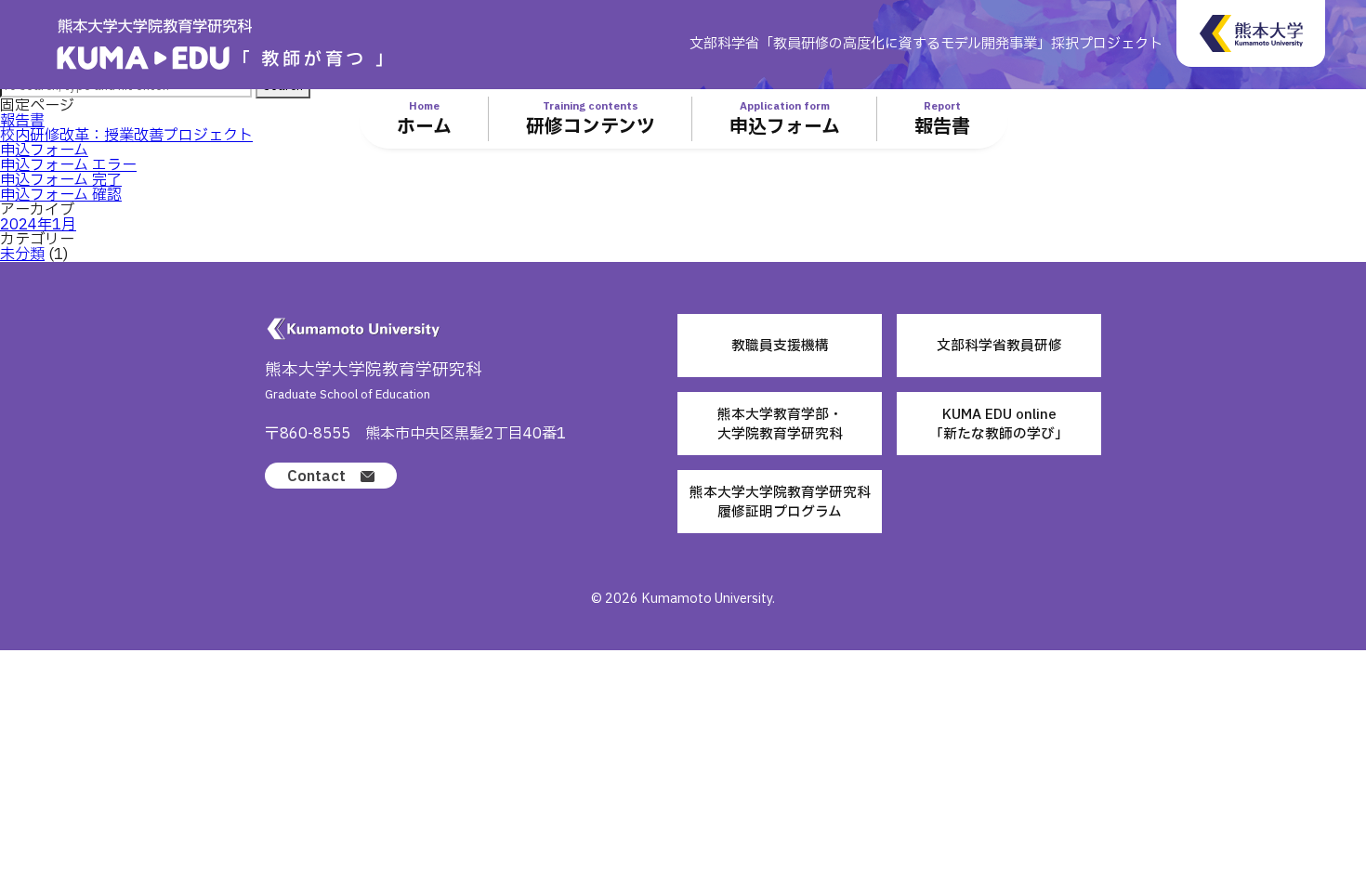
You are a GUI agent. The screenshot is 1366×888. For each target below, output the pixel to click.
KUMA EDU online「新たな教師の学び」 (999, 424)
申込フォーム (44, 150)
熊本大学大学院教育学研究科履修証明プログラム (780, 502)
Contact (316, 476)
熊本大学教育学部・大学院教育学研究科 (780, 424)
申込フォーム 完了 (61, 180)
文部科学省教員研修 (999, 345)
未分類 (22, 254)
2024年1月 (38, 225)
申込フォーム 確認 (61, 195)
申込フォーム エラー (68, 165)
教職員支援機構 (780, 345)
